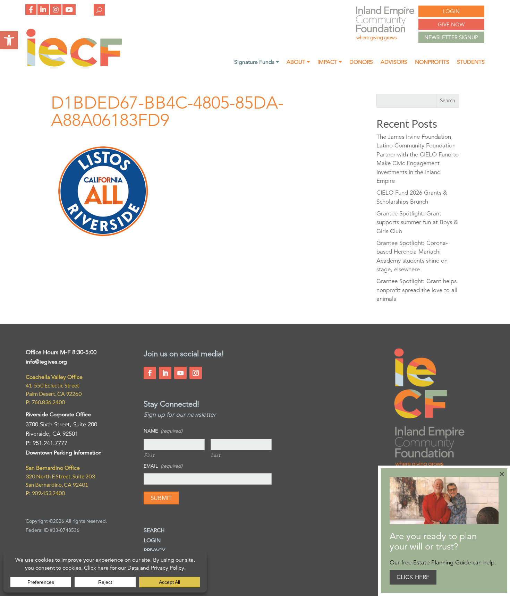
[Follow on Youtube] (180, 373)
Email (163, 466)
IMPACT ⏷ (329, 63)
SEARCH (154, 530)
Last (216, 455)
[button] (9, 40)
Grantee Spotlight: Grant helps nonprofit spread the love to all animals (416, 290)
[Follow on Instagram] (195, 373)
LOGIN (451, 11)
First (149, 455)
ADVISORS (394, 63)
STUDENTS (471, 63)
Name (163, 431)
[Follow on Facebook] (150, 373)
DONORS (361, 63)
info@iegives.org (46, 361)
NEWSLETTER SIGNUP (451, 37)
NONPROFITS (432, 63)
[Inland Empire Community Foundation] (74, 65)
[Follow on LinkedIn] (165, 373)
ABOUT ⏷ (298, 63)
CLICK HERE (413, 577)
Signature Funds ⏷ (256, 63)
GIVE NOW (451, 24)
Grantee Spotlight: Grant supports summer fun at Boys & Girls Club (417, 222)
